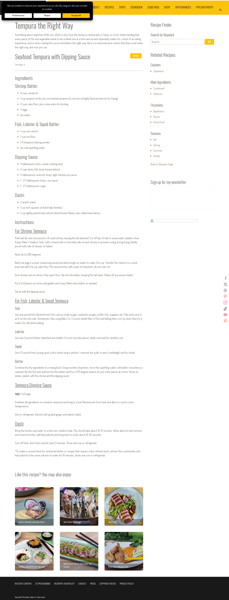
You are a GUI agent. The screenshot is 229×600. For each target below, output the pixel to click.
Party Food (158, 122)
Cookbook (137, 7)
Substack (153, 7)
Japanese (158, 71)
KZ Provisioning (43, 583)
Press (93, 583)
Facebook (225, 278)
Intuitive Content (23, 583)
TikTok (225, 308)
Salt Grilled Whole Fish (79, 506)
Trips (122, 7)
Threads (225, 290)
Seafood (157, 94)
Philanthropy (204, 7)
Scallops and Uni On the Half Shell (34, 551)
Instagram (225, 302)
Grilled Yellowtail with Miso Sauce (34, 506)
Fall (154, 139)
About (96, 7)
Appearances (183, 7)
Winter (156, 156)
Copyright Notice (107, 583)
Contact (82, 583)
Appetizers (158, 111)
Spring (156, 145)
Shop (167, 7)
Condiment (159, 88)
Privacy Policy (127, 583)
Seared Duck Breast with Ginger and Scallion (79, 551)
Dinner (156, 116)
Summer (157, 150)
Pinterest (225, 296)
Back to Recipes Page (162, 164)
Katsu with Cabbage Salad (124, 551)
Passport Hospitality (64, 583)
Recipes (109, 7)
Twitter (225, 284)
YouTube (225, 314)
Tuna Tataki (124, 506)
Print (136, 56)
